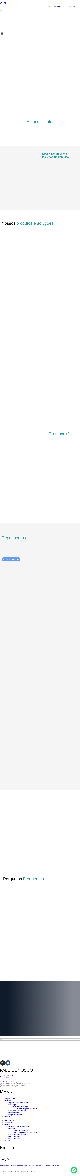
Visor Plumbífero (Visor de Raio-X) (24, 1109)
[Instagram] (2, 1063)
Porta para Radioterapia (17, 1111)
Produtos (7, 1101)
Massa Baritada (24, 1165)
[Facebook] (7, 1063)
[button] (40, 34)
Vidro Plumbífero (46, 1165)
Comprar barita (9, 1099)
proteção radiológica (33, 1165)
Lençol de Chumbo (15, 1115)
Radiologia (12, 1105)
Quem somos (9, 1097)
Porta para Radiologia (20, 1107)
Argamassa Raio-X (15, 1165)
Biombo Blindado (14, 1113)
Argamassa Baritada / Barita (18, 1103)
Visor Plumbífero (55, 1165)
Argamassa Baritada (5, 1165)
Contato (7, 1117)
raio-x (40, 1165)
